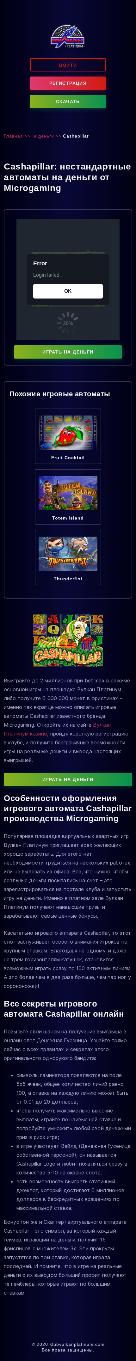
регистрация (68, 83)
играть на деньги (67, 351)
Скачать (68, 101)
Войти (68, 65)
